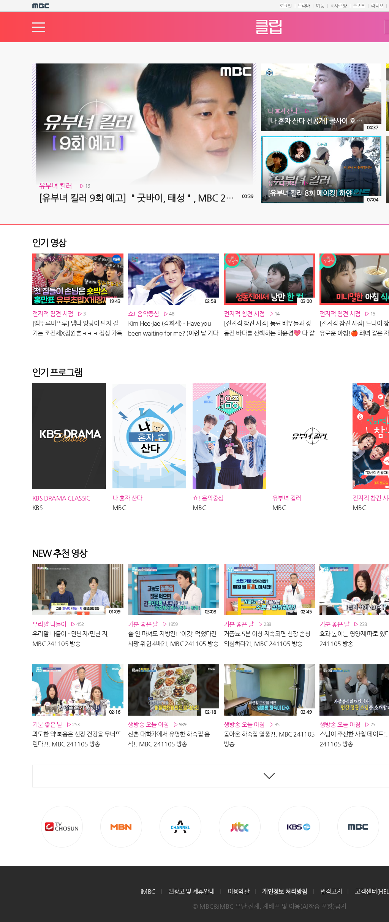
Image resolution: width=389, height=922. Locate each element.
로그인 (286, 5)
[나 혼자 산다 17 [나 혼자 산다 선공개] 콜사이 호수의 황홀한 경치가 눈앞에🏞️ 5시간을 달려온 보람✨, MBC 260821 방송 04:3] (321, 66)
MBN (121, 827)
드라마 (304, 5)
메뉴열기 (38, 27)
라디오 (377, 5)
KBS (299, 827)
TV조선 (62, 827)
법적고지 (331, 891)
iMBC (148, 891)
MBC (358, 827)
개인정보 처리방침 (284, 891)
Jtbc (240, 827)
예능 (320, 5)
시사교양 (338, 5)
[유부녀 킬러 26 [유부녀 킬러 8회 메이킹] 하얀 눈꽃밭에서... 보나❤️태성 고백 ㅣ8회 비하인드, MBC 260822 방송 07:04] (321, 139)
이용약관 (239, 891)
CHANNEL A (180, 827)
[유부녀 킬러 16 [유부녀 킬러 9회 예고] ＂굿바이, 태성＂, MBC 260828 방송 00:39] (144, 66)
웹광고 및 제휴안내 (191, 891)
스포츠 (359, 5)
